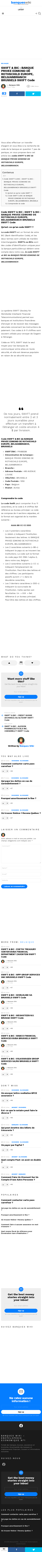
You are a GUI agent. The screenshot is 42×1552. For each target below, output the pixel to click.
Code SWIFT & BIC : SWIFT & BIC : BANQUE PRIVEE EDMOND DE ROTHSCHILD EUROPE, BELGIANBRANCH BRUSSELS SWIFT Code (20, 184)
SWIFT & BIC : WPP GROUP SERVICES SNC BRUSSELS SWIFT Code (20, 975)
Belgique (27, 942)
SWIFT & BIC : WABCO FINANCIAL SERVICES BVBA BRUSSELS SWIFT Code (19, 1038)
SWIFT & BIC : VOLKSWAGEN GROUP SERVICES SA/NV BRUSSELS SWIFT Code (20, 1061)
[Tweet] (33, 1549)
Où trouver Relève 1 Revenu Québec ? (21, 813)
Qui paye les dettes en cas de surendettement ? (16, 782)
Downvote (32, 663)
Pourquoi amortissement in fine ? (18, 798)
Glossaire (24, 760)
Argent (15, 1107)
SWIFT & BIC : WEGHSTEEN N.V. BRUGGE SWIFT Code (17, 1016)
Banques (15, 1125)
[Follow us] (36, 13)
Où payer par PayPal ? (12, 1145)
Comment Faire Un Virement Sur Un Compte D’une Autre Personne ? (19, 1178)
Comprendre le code (16, 204)
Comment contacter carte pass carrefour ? (19, 1514)
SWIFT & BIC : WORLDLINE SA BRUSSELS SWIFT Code (16, 996)
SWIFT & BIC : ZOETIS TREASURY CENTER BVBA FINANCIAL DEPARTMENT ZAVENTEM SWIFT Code (18, 953)
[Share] (16, 1549)
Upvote (9, 663)
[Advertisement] (21, 37)
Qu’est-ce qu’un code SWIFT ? (20, 193)
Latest (21, 10)
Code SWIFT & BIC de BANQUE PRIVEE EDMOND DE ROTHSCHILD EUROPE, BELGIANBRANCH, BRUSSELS (23, 198)
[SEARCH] (39, 13)
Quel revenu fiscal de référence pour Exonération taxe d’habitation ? (16, 1232)
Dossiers (15, 760)
